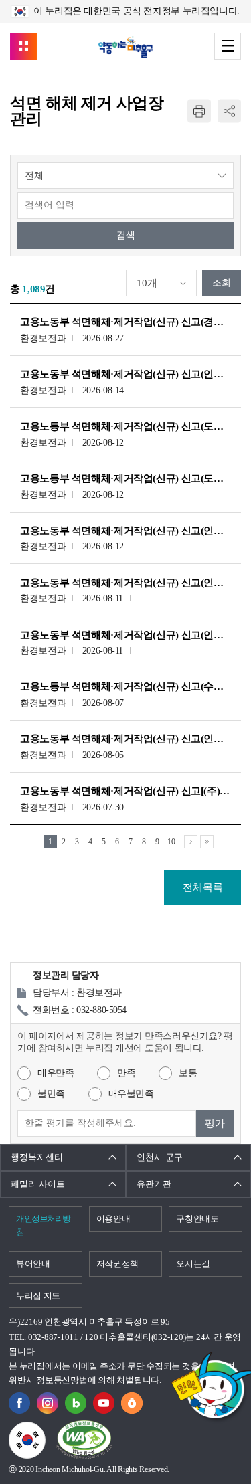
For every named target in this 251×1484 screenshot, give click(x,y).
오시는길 (193, 1264)
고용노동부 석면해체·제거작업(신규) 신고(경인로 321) (125, 321)
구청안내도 (197, 1219)
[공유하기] (229, 111)
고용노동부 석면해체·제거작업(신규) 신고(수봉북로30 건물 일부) (125, 686)
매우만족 (55, 1073)
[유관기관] (23, 46)
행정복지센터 (37, 1157)
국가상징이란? (45, 1429)
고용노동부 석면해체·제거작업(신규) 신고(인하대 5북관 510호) (125, 738)
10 (171, 841)
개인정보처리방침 (43, 1225)
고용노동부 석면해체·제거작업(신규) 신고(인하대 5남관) (125, 582)
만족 (126, 1073)
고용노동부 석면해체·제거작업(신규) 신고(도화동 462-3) (125, 426)
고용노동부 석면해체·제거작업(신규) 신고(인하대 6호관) (125, 635)
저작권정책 (117, 1264)
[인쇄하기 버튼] (199, 111)
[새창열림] (19, 1399)
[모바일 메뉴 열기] (227, 46)
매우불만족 (131, 1094)
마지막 (207, 841)
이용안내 (113, 1219)
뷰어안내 (33, 1264)
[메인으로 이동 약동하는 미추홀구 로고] (125, 47)
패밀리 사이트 (38, 1184)
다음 (190, 841)
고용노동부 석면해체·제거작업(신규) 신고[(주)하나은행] (125, 790)
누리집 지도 (38, 1296)
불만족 (51, 1094)
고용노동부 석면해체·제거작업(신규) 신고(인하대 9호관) (125, 374)
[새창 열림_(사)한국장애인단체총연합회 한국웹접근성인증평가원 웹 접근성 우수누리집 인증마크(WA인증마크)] (84, 1440)
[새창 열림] (75, 1399)
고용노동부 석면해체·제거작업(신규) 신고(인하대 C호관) (125, 530)
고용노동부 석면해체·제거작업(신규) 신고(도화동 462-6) (125, 478)
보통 (188, 1073)
